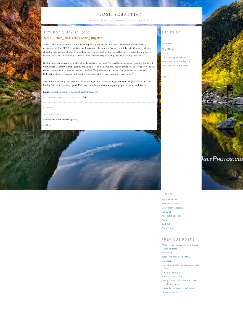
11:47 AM (75, 97)
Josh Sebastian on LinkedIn (175, 65)
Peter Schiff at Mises (171, 215)
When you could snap (172, 276)
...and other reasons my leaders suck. (179, 288)
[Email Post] (84, 97)
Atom (74, 119)
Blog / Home (168, 49)
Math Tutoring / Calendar (174, 57)
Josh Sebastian (121, 14)
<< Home (47, 125)
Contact (165, 53)
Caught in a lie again (172, 272)
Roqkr (165, 219)
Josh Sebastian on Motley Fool (176, 61)
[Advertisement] (176, 134)
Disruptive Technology (62, 91)
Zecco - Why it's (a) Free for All (176, 256)
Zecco (95, 91)
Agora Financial (169, 199)
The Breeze (167, 260)
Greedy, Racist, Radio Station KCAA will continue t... (179, 282)
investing (78, 91)
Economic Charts (170, 203)
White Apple (168, 228)
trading (87, 91)
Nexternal (166, 211)
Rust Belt (166, 223)
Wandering (167, 252)
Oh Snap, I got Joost (171, 291)
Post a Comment (53, 114)
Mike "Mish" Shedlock (173, 207)
